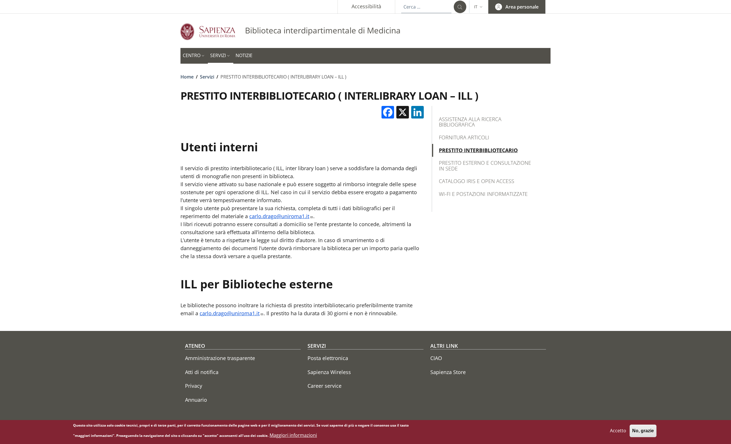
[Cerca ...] (460, 7)
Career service (325, 385)
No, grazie (643, 431)
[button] (478, 6)
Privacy (193, 385)
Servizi (207, 77)
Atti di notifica (201, 372)
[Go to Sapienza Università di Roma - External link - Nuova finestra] (212, 31)
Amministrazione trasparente (220, 358)
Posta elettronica (328, 358)
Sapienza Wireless (329, 372)
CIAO (436, 358)
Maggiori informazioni (293, 435)
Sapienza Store (448, 372)
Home (187, 77)
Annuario (196, 399)
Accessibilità (366, 6)
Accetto (618, 431)
